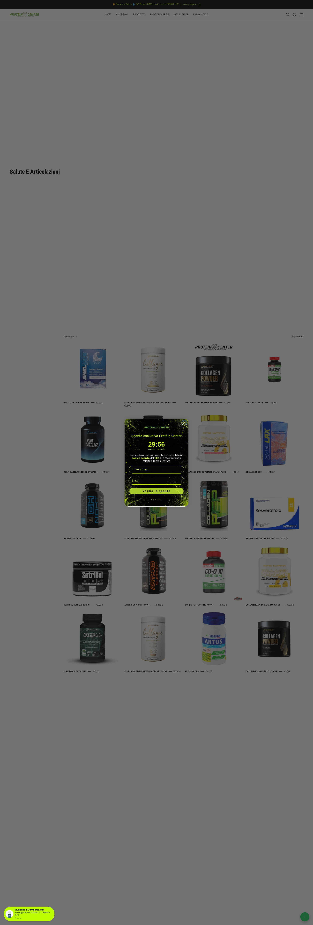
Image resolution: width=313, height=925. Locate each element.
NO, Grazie (156, 499)
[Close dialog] (184, 422)
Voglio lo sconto (156, 491)
